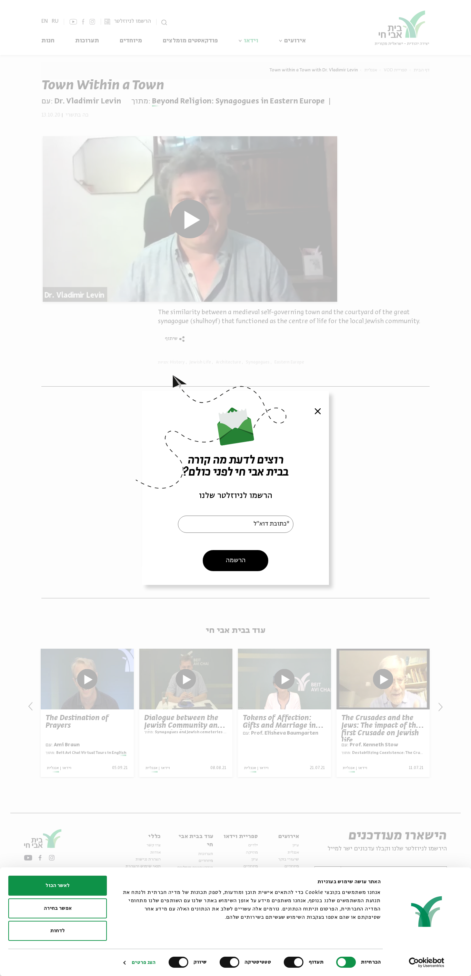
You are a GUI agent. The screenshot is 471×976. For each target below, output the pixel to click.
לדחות (57, 930)
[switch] (295, 962)
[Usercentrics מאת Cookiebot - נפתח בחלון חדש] (427, 962)
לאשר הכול (58, 885)
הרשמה (235, 560)
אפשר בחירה (58, 908)
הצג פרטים (144, 962)
